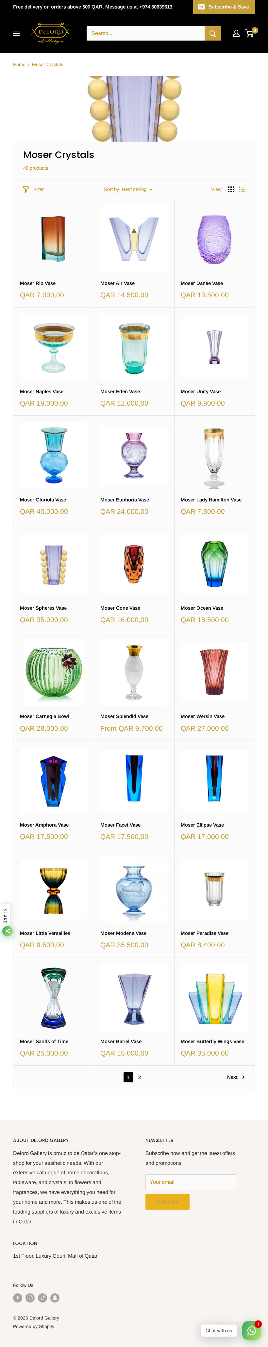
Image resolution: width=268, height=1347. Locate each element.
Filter (38, 189)
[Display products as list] (242, 189)
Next (232, 1077)
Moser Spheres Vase (43, 608)
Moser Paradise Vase (204, 933)
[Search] (213, 33)
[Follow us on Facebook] (17, 1297)
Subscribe (167, 1201)
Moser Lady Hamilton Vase (211, 499)
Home (19, 64)
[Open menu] (16, 33)
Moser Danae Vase (202, 283)
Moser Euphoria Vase (124, 499)
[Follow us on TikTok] (42, 1297)
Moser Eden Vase (120, 391)
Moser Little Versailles (45, 933)
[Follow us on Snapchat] (54, 1297)
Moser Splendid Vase (124, 716)
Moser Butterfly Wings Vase (212, 1041)
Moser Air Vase (117, 283)
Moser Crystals (47, 64)
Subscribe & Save (229, 6)
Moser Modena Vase (123, 933)
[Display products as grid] (231, 189)
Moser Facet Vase (120, 825)
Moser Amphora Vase (44, 825)
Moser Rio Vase (38, 283)
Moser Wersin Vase (203, 716)
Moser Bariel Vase (121, 1041)
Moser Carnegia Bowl (44, 716)
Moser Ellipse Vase (202, 825)
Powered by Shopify (33, 1326)
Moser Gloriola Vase (43, 499)
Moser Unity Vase (201, 391)
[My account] (236, 33)
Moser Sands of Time (44, 1041)
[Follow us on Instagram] (30, 1297)
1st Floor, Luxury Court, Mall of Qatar (55, 1256)
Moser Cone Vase (120, 608)
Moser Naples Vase (41, 391)
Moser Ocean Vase (202, 608)
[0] (249, 33)
